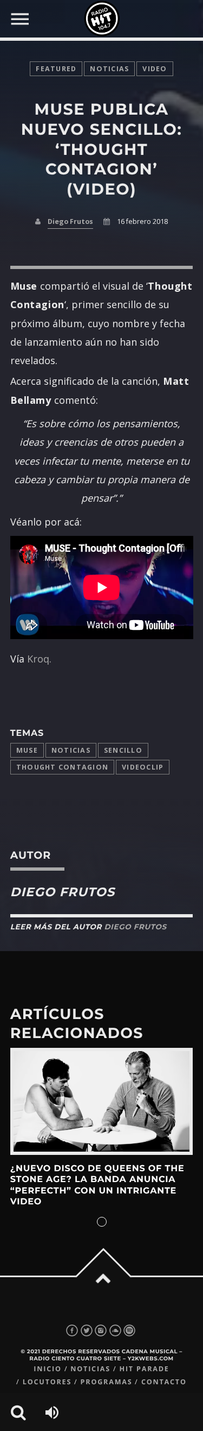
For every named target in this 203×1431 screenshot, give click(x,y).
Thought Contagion (62, 767)
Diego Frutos (70, 221)
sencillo (123, 750)
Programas (107, 1381)
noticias (109, 68)
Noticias (70, 750)
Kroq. (39, 658)
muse (27, 750)
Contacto (164, 1381)
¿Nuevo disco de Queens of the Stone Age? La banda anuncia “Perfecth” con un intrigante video (97, 1185)
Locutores (47, 1381)
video (154, 68)
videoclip (142, 767)
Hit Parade (144, 1368)
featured (56, 68)
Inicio (48, 1368)
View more (101, 1101)
